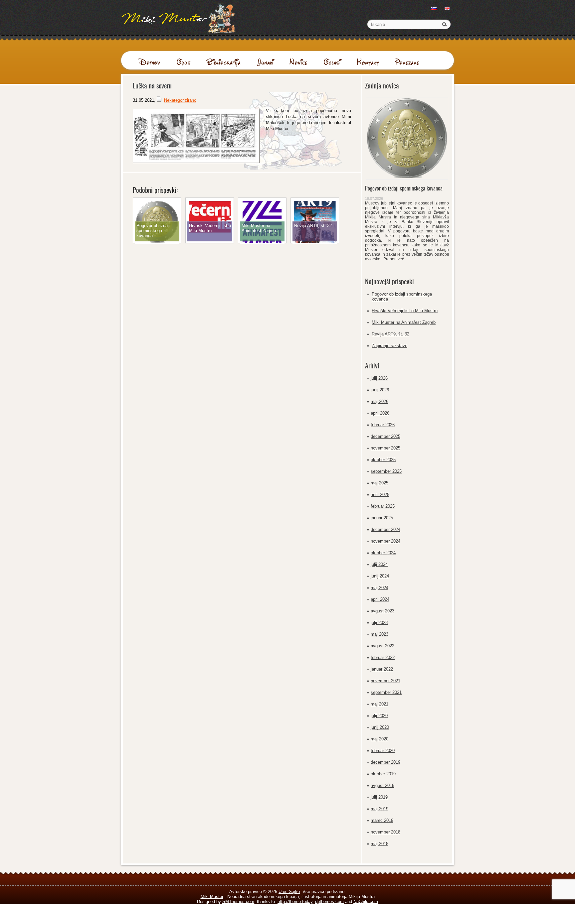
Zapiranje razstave (389, 345)
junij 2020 (380, 727)
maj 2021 (379, 704)
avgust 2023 (382, 610)
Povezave (407, 62)
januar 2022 (382, 669)
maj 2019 (379, 808)
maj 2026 (379, 401)
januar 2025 (382, 517)
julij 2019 (379, 797)
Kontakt (368, 62)
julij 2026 (379, 378)
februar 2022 (383, 657)
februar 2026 (383, 424)
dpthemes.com (329, 901)
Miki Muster (212, 896)
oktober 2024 (383, 552)
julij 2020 (379, 715)
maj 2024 (379, 587)
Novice (298, 62)
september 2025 (386, 471)
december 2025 (385, 436)
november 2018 (385, 832)
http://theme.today (295, 901)
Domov (149, 62)
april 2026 (380, 413)
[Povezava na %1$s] (157, 242)
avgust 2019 (382, 785)
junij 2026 (380, 389)
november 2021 (385, 680)
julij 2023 (379, 622)
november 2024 (385, 541)
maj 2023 (379, 634)
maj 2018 (379, 843)
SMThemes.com (238, 901)
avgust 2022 (382, 645)
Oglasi (332, 62)
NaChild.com (365, 901)
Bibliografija (224, 62)
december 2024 (385, 529)
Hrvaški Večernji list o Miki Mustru (405, 310)
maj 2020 (379, 738)
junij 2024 (380, 576)
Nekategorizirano (180, 100)
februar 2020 (383, 750)
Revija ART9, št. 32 (390, 333)
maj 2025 (379, 482)
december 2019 (385, 762)
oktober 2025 (383, 459)
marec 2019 (382, 820)
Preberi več (392, 259)
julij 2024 (379, 564)
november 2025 (385, 448)
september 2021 (386, 692)
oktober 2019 (383, 773)
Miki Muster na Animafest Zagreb (404, 322)
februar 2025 (383, 506)
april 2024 (380, 599)
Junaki (265, 62)
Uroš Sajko (289, 891)
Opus (183, 62)
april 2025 (380, 494)
